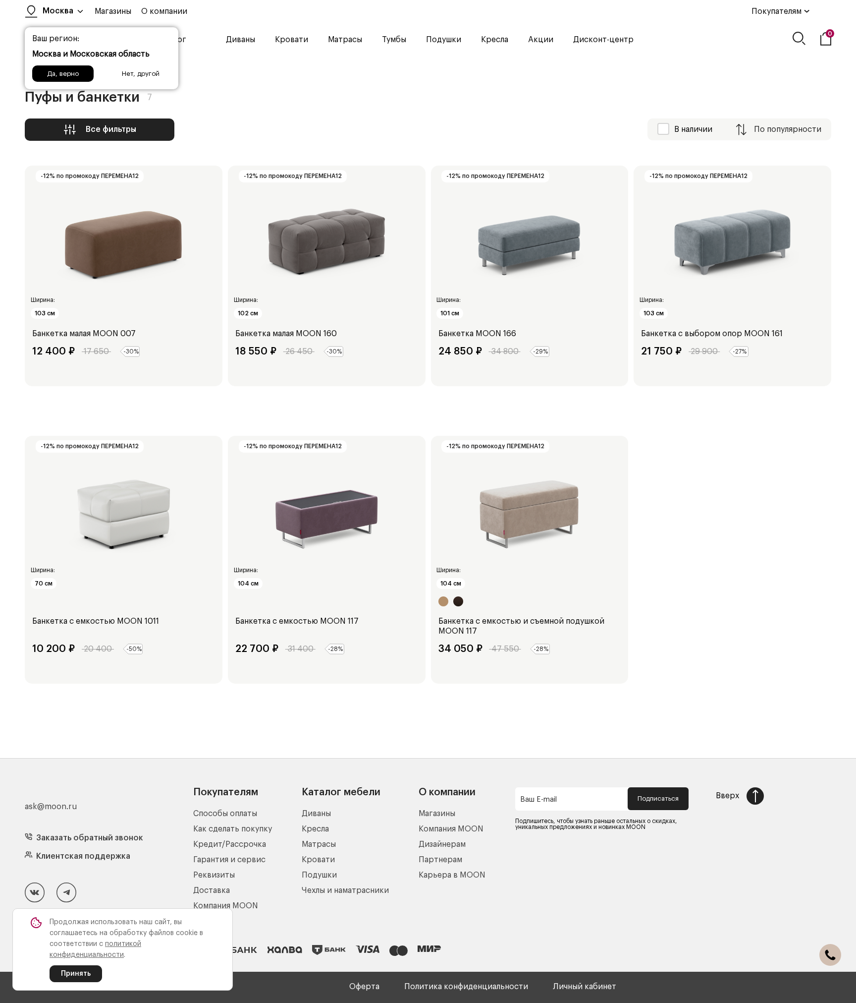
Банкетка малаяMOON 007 (84, 334)
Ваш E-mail (538, 799)
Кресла (494, 40)
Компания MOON (225, 906)
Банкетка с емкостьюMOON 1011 (95, 621)
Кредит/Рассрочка (229, 844)
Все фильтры (111, 129)
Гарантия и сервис (229, 860)
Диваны (240, 40)
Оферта (364, 987)
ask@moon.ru (51, 807)
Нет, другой (141, 73)
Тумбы (394, 40)
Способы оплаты (225, 814)
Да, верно (63, 73)
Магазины (113, 11)
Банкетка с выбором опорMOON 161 (712, 334)
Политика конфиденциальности (466, 987)
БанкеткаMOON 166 (477, 334)
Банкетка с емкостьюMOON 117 (297, 621)
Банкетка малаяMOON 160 (286, 334)
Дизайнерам (442, 844)
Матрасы (345, 40)
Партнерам (440, 860)
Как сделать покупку (232, 829)
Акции (540, 40)
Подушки (443, 40)
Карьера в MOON (452, 875)
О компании (164, 11)
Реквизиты (214, 875)
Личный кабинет (584, 987)
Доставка (211, 890)
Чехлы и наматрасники (345, 890)
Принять (76, 973)
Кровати (291, 40)
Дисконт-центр (603, 40)
